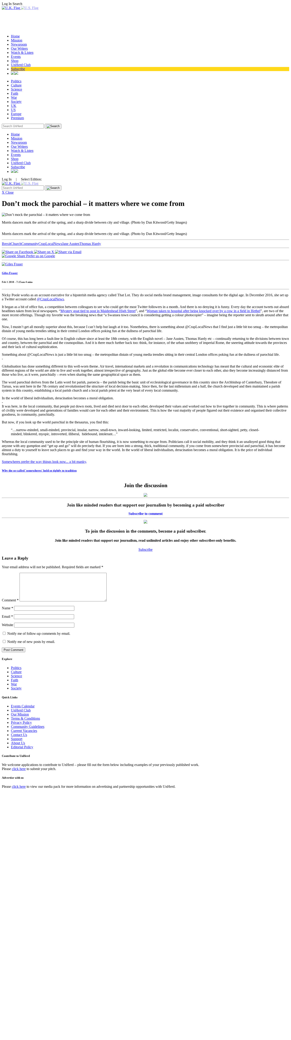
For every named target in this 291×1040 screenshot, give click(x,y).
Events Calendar (23, 706)
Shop (14, 61)
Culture (16, 85)
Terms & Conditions (25, 718)
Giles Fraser (10, 273)
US (13, 110)
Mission (16, 40)
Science (16, 89)
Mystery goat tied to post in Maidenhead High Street (97, 311)
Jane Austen (70, 244)
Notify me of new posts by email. (31, 642)
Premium (17, 118)
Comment (10, 600)
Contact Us (19, 735)
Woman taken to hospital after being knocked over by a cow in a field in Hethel (203, 311)
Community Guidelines (27, 727)
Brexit (6, 244)
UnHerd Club (21, 65)
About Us (18, 743)
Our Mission (20, 714)
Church (16, 244)
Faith (14, 93)
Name (7, 608)
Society (16, 102)
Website (7, 625)
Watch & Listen (22, 52)
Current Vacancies (24, 731)
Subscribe (18, 69)
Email (7, 616)
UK (13, 106)
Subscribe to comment (145, 514)
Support (16, 739)
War (14, 97)
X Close (8, 192)
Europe (16, 114)
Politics (16, 81)
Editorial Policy (22, 747)
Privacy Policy (21, 722)
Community (29, 244)
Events (16, 57)
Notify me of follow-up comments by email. (38, 633)
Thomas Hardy (90, 244)
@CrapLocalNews (50, 299)
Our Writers (19, 48)
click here (19, 769)
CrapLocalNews (50, 244)
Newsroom (19, 44)
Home (15, 36)
